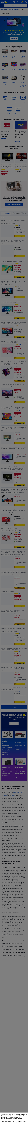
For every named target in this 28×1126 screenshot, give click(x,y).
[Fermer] (26, 1114)
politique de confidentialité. (15, 1122)
